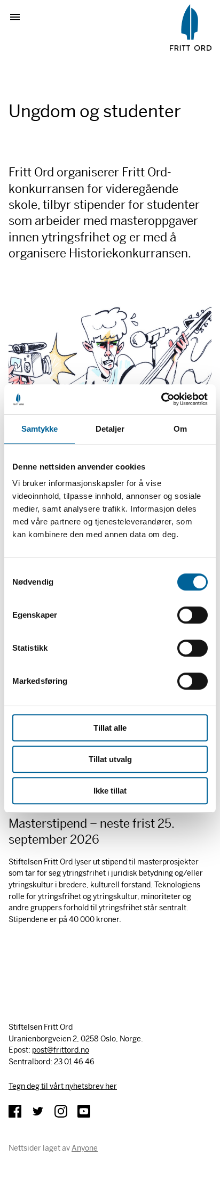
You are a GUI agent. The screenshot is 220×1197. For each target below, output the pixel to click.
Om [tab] (180, 428)
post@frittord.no (60, 1050)
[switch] (192, 615)
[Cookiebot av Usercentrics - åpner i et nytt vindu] (161, 399)
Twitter (38, 1111)
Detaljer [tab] (110, 428)
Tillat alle (110, 727)
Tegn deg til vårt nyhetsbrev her (63, 1086)
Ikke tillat (110, 790)
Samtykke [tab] (39, 428)
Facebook (15, 1111)
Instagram (60, 1111)
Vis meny (19, 17)
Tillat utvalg (110, 759)
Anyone (85, 1148)
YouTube (83, 1111)
